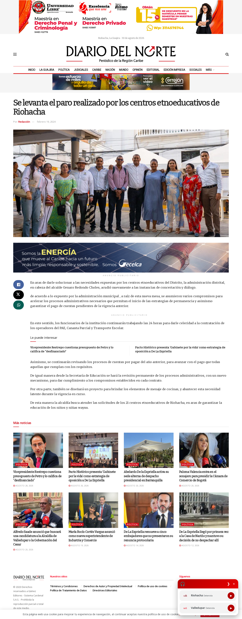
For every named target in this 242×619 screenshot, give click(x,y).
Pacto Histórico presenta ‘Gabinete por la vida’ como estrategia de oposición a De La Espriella (92, 476)
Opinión (138, 69)
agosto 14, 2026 (135, 545)
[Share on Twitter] (18, 294)
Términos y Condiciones (64, 586)
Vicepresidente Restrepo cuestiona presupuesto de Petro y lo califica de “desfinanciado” (37, 476)
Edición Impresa (174, 69)
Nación (110, 69)
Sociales (195, 69)
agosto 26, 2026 (79, 485)
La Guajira (47, 69)
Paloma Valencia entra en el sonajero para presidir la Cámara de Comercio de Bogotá (203, 476)
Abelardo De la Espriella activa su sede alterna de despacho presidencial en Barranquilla (146, 476)
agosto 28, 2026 (24, 485)
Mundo (123, 69)
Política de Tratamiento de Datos (68, 590)
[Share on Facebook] (18, 284)
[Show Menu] (15, 54)
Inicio (31, 69)
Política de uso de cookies (152, 586)
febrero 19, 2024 (46, 121)
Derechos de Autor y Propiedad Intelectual (108, 586)
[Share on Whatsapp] (18, 305)
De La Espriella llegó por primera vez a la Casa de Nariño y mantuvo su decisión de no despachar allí (204, 536)
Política (64, 69)
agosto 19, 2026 (79, 545)
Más (209, 69)
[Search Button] (227, 54)
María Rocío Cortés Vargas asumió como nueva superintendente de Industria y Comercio (92, 536)
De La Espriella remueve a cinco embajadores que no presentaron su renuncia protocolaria (148, 536)
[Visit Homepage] (121, 54)
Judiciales (81, 69)
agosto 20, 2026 (135, 485)
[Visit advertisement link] (121, 17)
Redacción (24, 121)
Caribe (96, 69)
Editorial (153, 69)
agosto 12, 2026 (190, 545)
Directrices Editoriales (105, 590)
